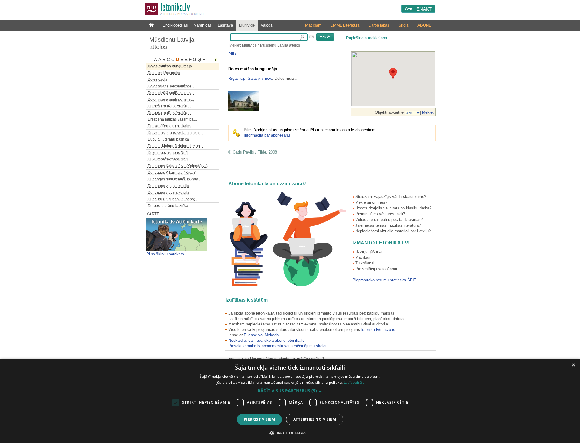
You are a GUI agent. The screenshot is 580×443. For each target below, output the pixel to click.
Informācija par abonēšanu (267, 135)
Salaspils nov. (260, 78)
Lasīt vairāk (354, 382)
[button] (290, 390)
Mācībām (313, 25)
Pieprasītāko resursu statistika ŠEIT (384, 280)
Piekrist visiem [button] (259, 419)
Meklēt (427, 112)
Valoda (266, 25)
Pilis (232, 54)
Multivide (247, 25)
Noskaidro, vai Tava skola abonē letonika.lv (266, 340)
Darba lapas (379, 25)
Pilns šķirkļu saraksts (165, 254)
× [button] (573, 365)
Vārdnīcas (203, 25)
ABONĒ (424, 25)
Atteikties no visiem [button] (314, 419)
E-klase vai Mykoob (261, 335)
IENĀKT (423, 8)
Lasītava (225, 25)
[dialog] (290, 401)
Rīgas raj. (236, 78)
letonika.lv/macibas (378, 329)
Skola (403, 25)
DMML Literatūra (344, 25)
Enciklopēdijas (175, 25)
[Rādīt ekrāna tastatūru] (311, 36)
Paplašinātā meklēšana (366, 38)
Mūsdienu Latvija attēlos (171, 43)
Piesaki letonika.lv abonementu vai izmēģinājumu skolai (277, 346)
